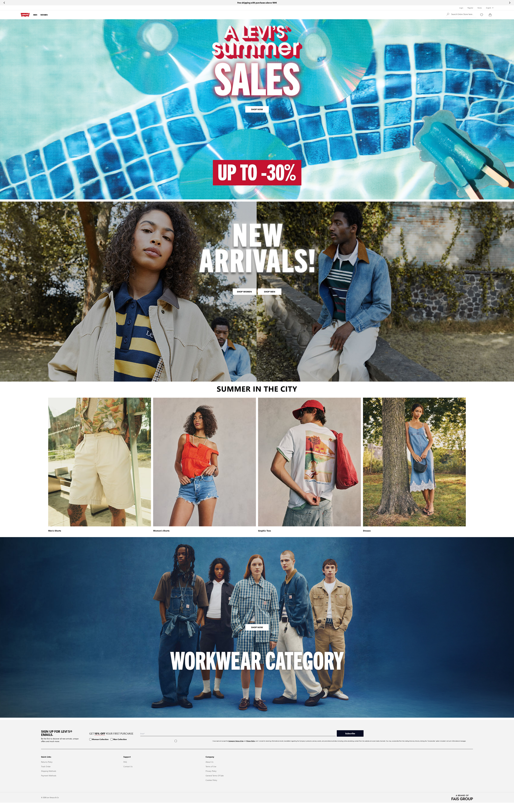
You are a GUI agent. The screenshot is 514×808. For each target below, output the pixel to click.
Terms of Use (211, 766)
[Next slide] (509, 3)
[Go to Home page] (25, 15)
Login (461, 8)
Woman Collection (100, 739)
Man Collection (120, 739)
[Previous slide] (4, 3)
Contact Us (128, 766)
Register (470, 8)
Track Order (46, 766)
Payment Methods (48, 775)
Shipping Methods (48, 771)
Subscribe (350, 733)
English (488, 8)
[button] (460, 14)
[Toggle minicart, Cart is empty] (490, 15)
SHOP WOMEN (244, 291)
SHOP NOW (257, 109)
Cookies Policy (211, 780)
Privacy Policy (211, 771)
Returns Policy (46, 761)
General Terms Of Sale (215, 775)
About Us (209, 761)
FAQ (125, 761)
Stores (479, 8)
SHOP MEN (269, 291)
